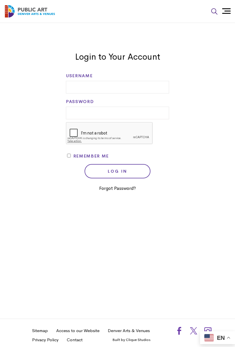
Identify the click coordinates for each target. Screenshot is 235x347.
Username (79, 75)
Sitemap (40, 330)
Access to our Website (77, 330)
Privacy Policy (45, 339)
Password (80, 101)
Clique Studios (138, 339)
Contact (75, 339)
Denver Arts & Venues (129, 330)
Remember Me (90, 156)
